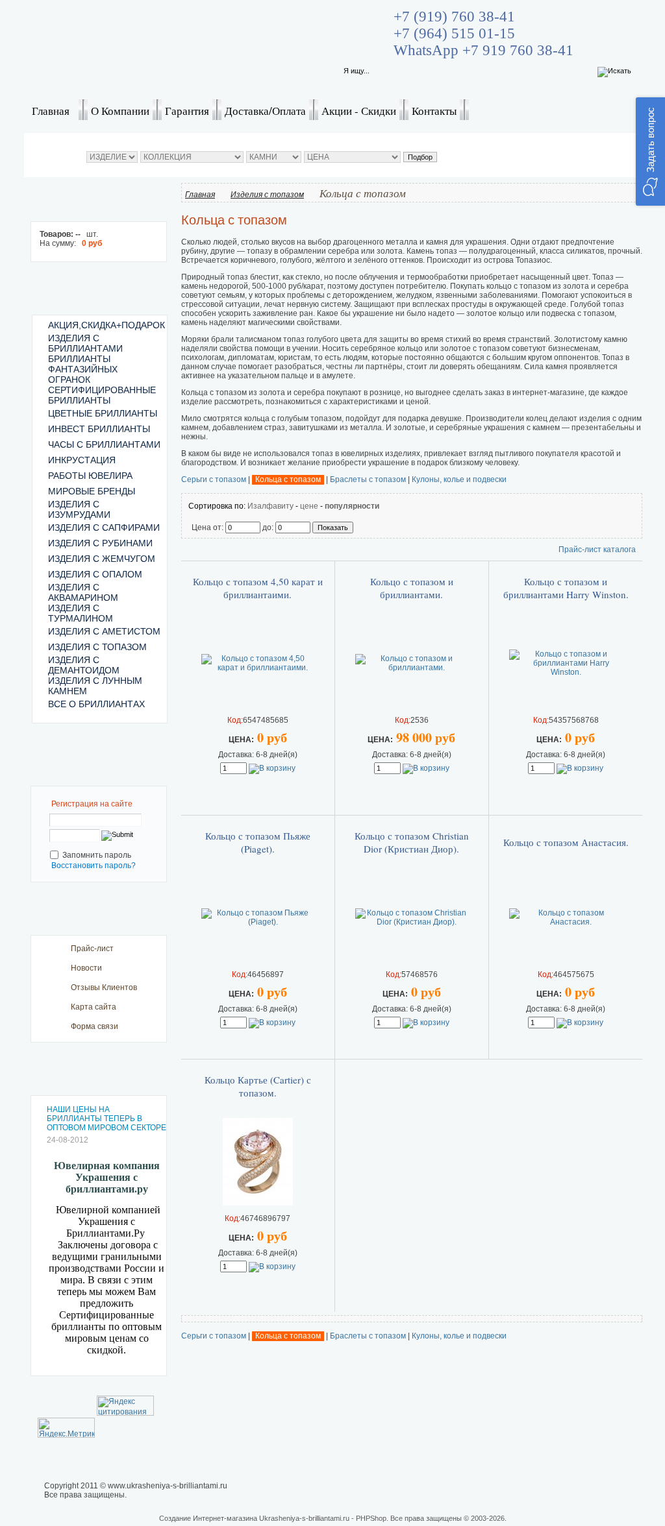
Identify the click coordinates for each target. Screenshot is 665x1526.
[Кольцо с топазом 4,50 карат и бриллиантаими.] (257, 667)
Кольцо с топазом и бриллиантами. (411, 588)
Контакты (434, 110)
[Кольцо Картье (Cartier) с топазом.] (258, 1202)
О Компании (120, 110)
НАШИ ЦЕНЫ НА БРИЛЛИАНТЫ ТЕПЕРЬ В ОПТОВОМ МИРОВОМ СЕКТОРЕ (106, 1118)
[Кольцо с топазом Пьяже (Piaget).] (257, 921)
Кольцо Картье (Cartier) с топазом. (258, 1086)
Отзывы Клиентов (104, 987)
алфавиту (275, 506)
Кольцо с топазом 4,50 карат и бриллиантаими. (258, 588)
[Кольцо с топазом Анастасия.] (565, 921)
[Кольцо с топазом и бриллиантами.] (411, 667)
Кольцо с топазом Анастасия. (566, 842)
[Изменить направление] (252, 506)
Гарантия (187, 110)
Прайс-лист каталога (597, 549)
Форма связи (94, 1026)
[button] (650, 151)
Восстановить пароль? (93, 865)
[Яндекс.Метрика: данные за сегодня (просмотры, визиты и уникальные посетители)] (66, 1428)
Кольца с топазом (288, 479)
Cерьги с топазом (213, 479)
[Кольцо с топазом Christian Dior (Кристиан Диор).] (411, 921)
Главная (50, 110)
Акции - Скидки (358, 110)
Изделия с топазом (267, 194)
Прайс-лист (92, 948)
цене (309, 506)
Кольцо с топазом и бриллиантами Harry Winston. (566, 588)
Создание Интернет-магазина (208, 1518)
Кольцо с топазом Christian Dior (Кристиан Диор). (412, 842)
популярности (352, 506)
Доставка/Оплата (265, 110)
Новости (86, 968)
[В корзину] (272, 768)
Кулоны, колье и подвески (459, 479)
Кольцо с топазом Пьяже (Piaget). (257, 842)
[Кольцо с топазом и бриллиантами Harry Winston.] (565, 672)
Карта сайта (93, 1006)
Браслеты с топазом (368, 479)
